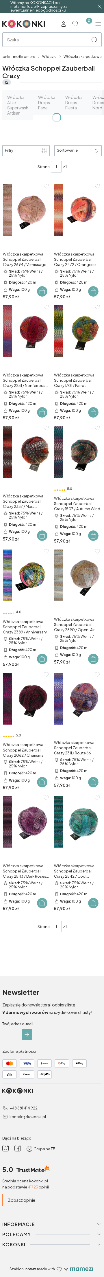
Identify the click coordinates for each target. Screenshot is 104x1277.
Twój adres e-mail (17, 1023)
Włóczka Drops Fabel (46, 102)
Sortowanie (67, 150)
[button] (94, 39)
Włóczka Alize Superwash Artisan (17, 105)
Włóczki (49, 56)
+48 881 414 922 (24, 1108)
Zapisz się (27, 1034)
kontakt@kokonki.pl (28, 1116)
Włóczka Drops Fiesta (74, 102)
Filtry (9, 150)
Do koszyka (42, 291)
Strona (44, 166)
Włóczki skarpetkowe (83, 56)
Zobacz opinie (21, 1200)
